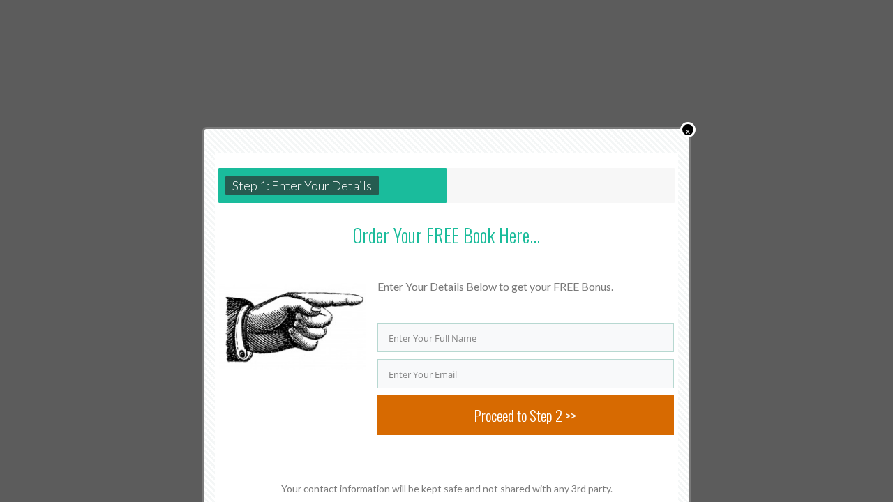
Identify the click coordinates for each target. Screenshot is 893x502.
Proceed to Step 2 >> (525, 415)
